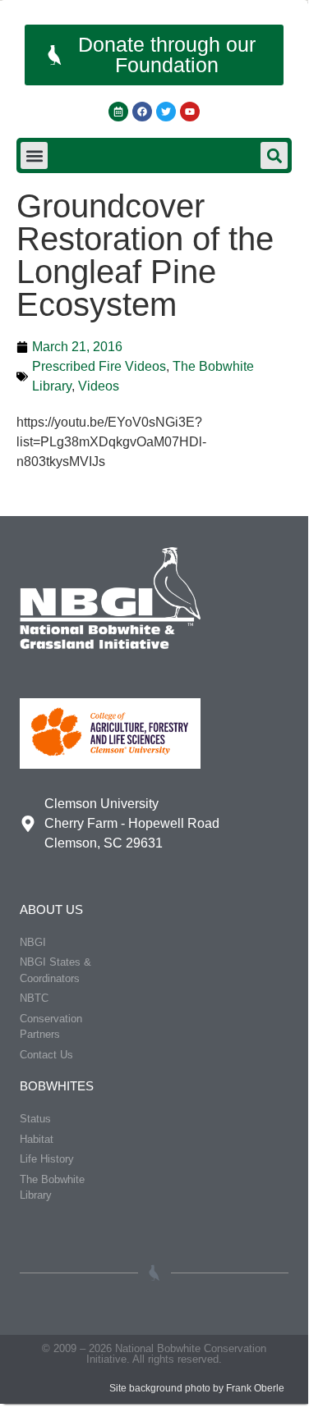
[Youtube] (190, 111)
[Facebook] (142, 111)
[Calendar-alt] (118, 111)
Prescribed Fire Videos (99, 366)
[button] (34, 155)
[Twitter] (166, 111)
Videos (98, 386)
